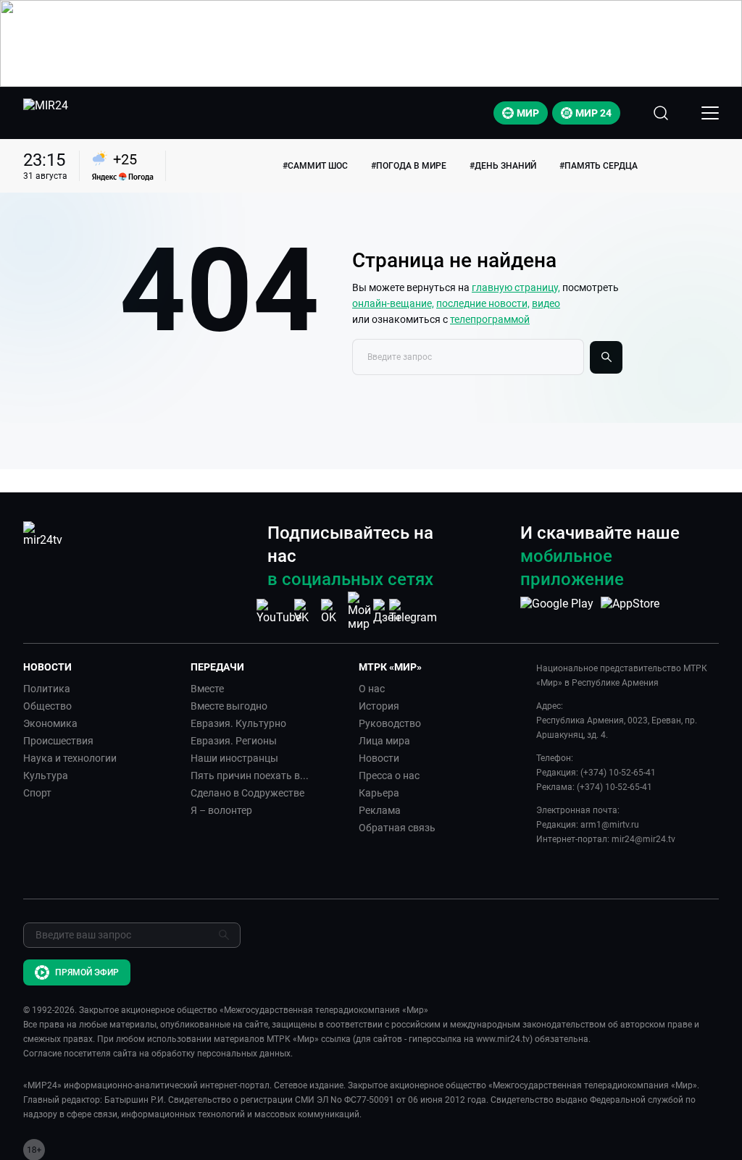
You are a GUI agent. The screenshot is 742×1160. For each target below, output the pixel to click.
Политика (46, 689)
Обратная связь (397, 828)
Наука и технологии (70, 758)
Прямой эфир (87, 972)
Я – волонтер (221, 810)
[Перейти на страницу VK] (305, 611)
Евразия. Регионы (234, 741)
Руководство (390, 723)
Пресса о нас (389, 775)
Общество (47, 706)
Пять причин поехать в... (250, 775)
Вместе (207, 689)
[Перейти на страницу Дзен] (386, 611)
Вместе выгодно (229, 706)
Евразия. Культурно (238, 723)
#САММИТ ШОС (315, 166)
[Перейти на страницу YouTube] (279, 611)
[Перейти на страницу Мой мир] (359, 611)
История (379, 706)
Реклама (380, 810)
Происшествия (58, 741)
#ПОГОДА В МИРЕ (408, 166)
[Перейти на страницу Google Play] (556, 611)
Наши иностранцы (234, 758)
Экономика (50, 723)
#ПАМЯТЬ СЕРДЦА (598, 166)
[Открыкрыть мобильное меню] (710, 112)
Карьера (379, 793)
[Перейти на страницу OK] (332, 611)
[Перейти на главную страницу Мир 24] (45, 112)
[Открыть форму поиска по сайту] (660, 112)
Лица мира (384, 741)
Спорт (37, 793)
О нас (372, 689)
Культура (45, 775)
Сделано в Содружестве (247, 793)
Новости (379, 758)
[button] (101, 667)
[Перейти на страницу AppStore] (630, 611)
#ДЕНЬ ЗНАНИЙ (503, 166)
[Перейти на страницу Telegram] (413, 611)
